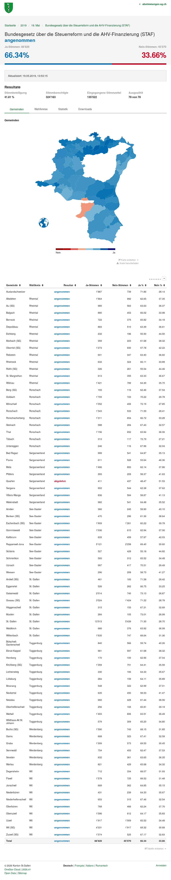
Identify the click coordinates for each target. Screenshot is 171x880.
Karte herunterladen (129, 263)
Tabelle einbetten (155, 848)
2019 (24, 25)
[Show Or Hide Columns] (164, 278)
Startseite (10, 25)
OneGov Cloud (12, 869)
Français (79, 865)
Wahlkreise (41, 109)
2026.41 (26, 869)
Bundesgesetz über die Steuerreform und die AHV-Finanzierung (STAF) (87, 25)
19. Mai (35, 25)
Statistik (63, 109)
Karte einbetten (128, 259)
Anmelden (161, 865)
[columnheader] (16, 285)
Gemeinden (17, 109)
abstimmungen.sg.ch (154, 4)
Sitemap (22, 873)
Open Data (10, 873)
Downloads (85, 109)
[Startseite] (9, 8)
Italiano (90, 865)
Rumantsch (102, 865)
